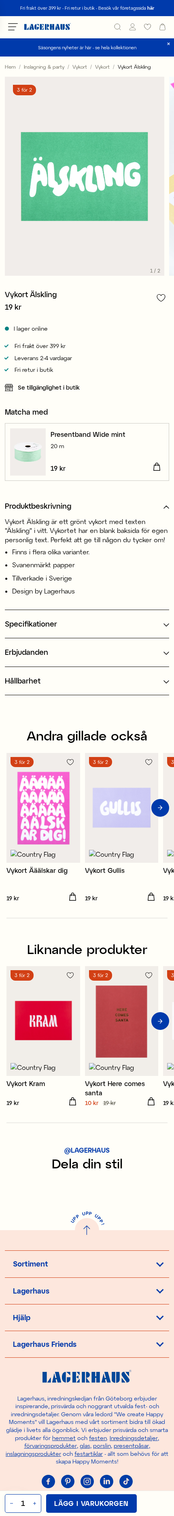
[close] (168, 43)
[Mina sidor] (132, 26)
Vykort (79, 66)
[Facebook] (48, 1482)
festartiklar (88, 1453)
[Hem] (47, 27)
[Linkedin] (106, 1482)
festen (98, 1437)
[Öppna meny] (13, 26)
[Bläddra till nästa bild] (160, 808)
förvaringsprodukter (50, 1445)
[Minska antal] (10, 1503)
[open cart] (162, 26)
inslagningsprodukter (33, 1453)
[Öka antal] (35, 1503)
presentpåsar (131, 1445)
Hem (10, 66)
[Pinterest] (67, 1482)
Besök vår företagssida (126, 7)
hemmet (64, 1437)
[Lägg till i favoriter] (161, 297)
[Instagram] (87, 1482)
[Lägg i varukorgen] (156, 467)
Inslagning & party (44, 66)
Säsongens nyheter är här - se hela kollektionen (87, 47)
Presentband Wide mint (88, 434)
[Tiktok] (126, 1482)
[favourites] (147, 26)
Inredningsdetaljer (134, 1437)
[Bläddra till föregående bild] (14, 808)
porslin (102, 1445)
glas (85, 1445)
